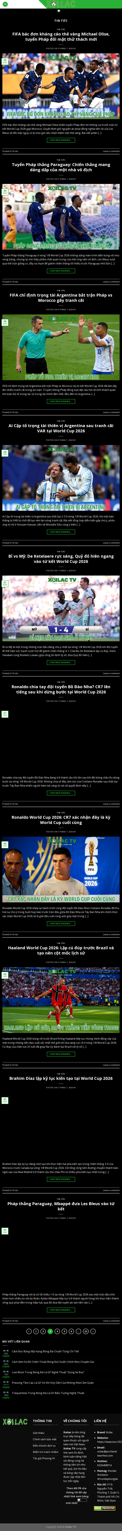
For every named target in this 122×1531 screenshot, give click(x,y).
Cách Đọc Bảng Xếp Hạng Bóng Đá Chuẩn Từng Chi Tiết (45, 1351)
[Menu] (5, 4)
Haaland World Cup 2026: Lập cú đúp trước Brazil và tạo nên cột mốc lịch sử (61, 950)
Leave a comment (111, 151)
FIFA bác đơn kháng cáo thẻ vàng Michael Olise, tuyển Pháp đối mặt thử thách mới (61, 36)
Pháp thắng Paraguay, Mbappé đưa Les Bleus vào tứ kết (61, 1206)
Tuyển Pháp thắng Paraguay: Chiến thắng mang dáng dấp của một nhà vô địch (61, 167)
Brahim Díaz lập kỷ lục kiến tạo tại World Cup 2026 (61, 1078)
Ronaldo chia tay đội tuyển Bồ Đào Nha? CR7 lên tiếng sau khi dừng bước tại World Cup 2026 (61, 689)
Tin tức (61, 29)
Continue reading (61, 140)
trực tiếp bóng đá (73, 1436)
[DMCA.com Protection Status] (104, 1508)
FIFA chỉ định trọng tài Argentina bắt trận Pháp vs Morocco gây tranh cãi (61, 297)
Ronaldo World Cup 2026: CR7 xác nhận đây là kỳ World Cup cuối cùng (61, 819)
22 (85, 1331)
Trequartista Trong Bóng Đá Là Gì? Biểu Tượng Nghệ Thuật (48, 1393)
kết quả (67, 1468)
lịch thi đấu (80, 1468)
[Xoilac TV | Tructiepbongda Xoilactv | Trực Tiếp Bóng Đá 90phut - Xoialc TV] (61, 4)
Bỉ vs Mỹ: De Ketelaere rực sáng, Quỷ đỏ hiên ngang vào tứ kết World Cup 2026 (61, 558)
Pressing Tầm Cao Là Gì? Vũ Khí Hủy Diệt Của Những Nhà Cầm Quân (53, 1382)
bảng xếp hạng (76, 1473)
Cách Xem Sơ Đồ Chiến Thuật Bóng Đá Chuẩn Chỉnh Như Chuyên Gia (53, 1361)
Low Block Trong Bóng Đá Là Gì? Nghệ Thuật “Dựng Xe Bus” (48, 1372)
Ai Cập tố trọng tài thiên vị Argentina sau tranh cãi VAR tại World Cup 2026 (61, 428)
